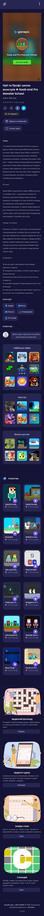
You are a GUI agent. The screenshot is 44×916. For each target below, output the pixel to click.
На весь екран (14, 128)
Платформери (27, 312)
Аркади (10, 305)
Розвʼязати (21, 785)
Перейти (21, 731)
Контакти (31, 907)
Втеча (23, 305)
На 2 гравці (12, 318)
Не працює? (13, 114)
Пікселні (11, 312)
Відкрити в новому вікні (17, 121)
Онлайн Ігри (8, 905)
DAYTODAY (20, 905)
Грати (21, 836)
